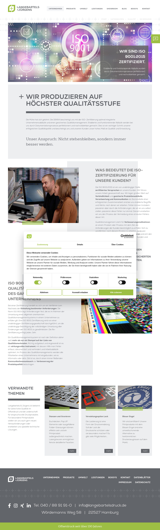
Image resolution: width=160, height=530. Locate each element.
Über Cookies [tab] (118, 244)
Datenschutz (142, 482)
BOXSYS (112, 477)
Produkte (68, 477)
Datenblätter (142, 477)
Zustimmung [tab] (42, 244)
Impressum (125, 482)
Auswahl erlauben (80, 292)
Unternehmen (51, 477)
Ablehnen (44, 292)
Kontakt (125, 477)
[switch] (66, 282)
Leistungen (97, 477)
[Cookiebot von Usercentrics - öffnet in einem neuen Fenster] (123, 236)
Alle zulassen (116, 292)
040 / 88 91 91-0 (56, 505)
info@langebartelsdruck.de (102, 505)
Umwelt (83, 477)
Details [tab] (80, 244)
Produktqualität (15, 364)
